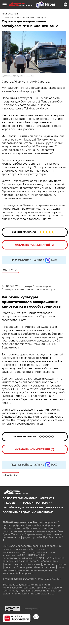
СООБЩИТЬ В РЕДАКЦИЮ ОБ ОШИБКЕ (28, 512)
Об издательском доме (20, 498)
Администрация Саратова (18, 75)
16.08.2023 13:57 (11, 13)
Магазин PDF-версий (38, 502)
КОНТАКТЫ (47, 498)
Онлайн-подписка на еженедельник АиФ (33, 507)
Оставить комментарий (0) (34, 244)
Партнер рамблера (32, 609)
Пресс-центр (11, 502)
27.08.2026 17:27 (11, 286)
